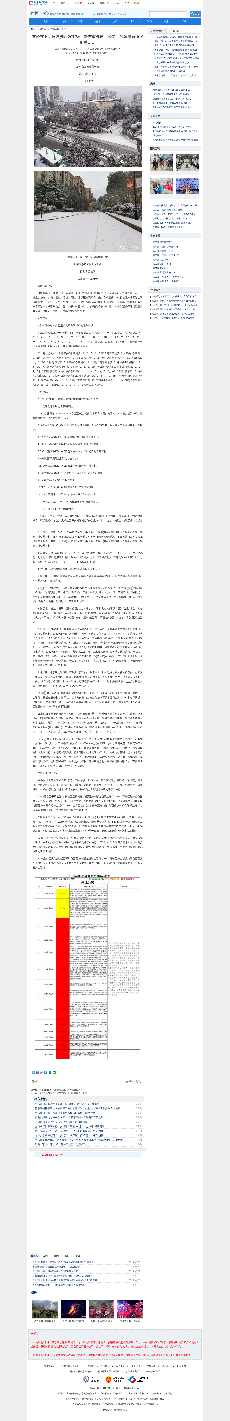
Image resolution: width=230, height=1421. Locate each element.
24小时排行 (157, 30)
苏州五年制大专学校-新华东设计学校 (177, 309)
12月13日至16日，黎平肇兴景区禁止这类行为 (60, 1144)
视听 (166, 21)
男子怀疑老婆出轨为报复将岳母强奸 (170, 103)
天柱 (128, 681)
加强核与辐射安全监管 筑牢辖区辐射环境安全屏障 (56, 1266)
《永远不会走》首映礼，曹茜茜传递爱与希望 (175, 36)
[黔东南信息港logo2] (38, 3)
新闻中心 (65, 3)
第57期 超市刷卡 (161, 268)
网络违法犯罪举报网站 (108, 1371)
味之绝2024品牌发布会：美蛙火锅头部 (178, 305)
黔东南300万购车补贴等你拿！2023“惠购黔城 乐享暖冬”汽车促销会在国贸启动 (79, 1139)
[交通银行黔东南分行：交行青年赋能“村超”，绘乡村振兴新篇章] (162, 185)
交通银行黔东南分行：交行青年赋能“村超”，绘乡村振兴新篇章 (70, 1126)
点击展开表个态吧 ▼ (52, 1155)
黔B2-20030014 (110, 1404)
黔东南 (34, 1255)
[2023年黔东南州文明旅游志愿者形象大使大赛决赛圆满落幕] (187, 185)
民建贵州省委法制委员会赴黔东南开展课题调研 (61, 1121)
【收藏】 (35, 1081)
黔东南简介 (49, 1366)
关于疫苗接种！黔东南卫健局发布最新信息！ (60, 1089)
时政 (80, 21)
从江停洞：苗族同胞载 (45, 1321)
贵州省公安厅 (132, 1371)
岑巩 (42, 629)
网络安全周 (158, 135)
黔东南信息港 (120, 1409)
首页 (52, 3)
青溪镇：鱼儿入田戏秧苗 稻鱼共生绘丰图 (174, 45)
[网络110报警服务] (92, 1379)
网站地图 (181, 1366)
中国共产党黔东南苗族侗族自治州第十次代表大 (175, 131)
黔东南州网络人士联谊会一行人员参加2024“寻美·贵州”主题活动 (63, 1262)
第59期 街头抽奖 (161, 259)
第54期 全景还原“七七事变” (166, 281)
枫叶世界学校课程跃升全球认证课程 (177, 313)
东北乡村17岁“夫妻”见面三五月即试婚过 (172, 107)
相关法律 (135, 1366)
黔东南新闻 (53, 29)
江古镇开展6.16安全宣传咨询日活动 (171, 62)
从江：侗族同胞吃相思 (101, 1321)
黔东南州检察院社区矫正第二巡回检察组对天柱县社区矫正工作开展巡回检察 (77, 1108)
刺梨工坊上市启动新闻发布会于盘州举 (178, 301)
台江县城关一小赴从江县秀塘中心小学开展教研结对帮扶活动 (69, 1130)
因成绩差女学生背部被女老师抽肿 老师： (172, 90)
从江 (43, 738)
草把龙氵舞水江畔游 (130, 1321)
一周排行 (176, 30)
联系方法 (90, 1366)
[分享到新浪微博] (41, 1072)
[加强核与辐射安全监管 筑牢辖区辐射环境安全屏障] (162, 162)
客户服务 (120, 1366)
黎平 (44, 693)
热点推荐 (155, 235)
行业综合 (155, 289)
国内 (56, 1255)
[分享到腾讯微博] (45, 1072)
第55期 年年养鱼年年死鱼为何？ (168, 277)
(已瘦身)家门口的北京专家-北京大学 (177, 318)
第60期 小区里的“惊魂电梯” (166, 255)
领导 (97, 21)
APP (127, 3)
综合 (132, 21)
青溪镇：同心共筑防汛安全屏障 (168, 227)
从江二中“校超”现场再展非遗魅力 (168, 210)
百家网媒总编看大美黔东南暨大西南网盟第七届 (175, 140)
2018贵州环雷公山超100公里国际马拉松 (172, 127)
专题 (117, 3)
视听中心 (104, 3)
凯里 (35, 297)
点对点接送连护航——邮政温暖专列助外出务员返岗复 (58, 1284)
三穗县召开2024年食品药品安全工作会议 (172, 222)
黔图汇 (78, 3)
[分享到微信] (54, 1072)
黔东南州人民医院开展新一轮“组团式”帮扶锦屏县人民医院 (67, 1103)
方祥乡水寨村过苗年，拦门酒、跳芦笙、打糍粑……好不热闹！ (70, 1135)
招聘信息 (105, 1366)
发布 (149, 21)
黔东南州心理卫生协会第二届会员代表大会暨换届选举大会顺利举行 (65, 1280)
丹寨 (81, 375)
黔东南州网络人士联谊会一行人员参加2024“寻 (175, 205)
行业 (184, 21)
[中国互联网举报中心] (138, 1379)
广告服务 (151, 1366)
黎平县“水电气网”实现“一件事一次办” (170, 218)
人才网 (91, 3)
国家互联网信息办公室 (80, 1371)
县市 (115, 21)
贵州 (45, 1255)
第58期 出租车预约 (162, 264)
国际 (67, 1255)
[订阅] (136, 2)
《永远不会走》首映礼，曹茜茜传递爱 (178, 296)
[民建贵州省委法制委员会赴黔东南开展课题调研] (187, 162)
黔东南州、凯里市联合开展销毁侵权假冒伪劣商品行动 (65, 1112)
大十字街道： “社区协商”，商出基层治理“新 (175, 75)
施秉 (42, 587)
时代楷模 (157, 122)
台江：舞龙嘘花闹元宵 (73, 1321)
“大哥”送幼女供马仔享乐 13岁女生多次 (171, 94)
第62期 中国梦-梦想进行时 (165, 246)
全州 (63, 21)
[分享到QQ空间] (37, 1072)
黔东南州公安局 (153, 1371)
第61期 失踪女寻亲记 (163, 251)
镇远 (42, 608)
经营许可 (166, 1366)
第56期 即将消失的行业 (164, 272)
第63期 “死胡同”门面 (162, 242)
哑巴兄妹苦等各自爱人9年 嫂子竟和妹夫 (172, 98)
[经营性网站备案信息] (115, 1379)
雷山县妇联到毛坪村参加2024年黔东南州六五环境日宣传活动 (69, 1117)
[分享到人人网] (50, 1072)
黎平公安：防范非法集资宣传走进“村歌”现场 (175, 49)
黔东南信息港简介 (70, 1366)
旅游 (78, 1255)
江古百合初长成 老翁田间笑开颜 (169, 71)
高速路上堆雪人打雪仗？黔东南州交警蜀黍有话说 (63, 1093)
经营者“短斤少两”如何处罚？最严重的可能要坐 (176, 58)
